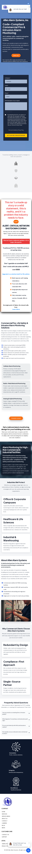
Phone (7, 93)
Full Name (7, 78)
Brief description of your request (12, 100)
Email (6, 85)
